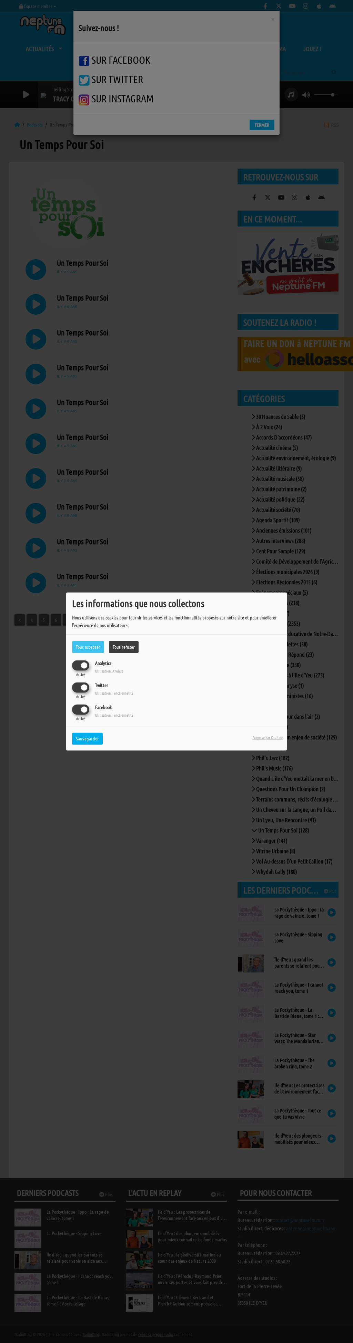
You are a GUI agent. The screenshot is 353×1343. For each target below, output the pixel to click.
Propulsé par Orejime (267, 737)
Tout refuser (124, 647)
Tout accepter (88, 647)
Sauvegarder (87, 739)
